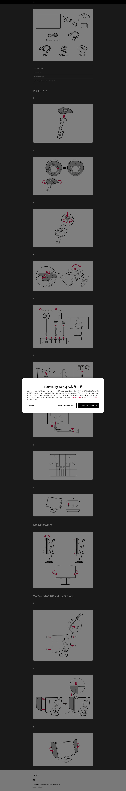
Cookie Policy (76, 397)
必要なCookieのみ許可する (66, 406)
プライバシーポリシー (92, 397)
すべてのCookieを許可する (88, 406)
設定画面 (31, 406)
